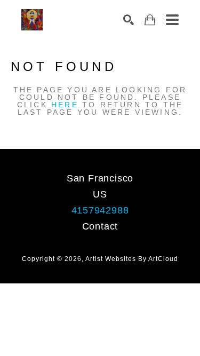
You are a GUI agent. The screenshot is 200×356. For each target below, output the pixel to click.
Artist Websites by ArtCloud (131, 259)
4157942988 (100, 210)
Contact (100, 226)
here (64, 104)
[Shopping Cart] (150, 20)
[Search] (128, 19)
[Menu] (172, 19)
